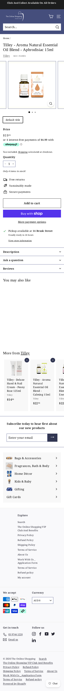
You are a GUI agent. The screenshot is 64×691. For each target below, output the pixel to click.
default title (13, 119)
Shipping (23, 151)
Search (21, 522)
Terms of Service (27, 549)
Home (6, 38)
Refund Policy (26, 540)
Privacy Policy (26, 535)
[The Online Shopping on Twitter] (53, 634)
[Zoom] (50, 103)
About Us (23, 554)
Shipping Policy (26, 544)
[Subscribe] (52, 438)
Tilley (6, 55)
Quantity (9, 157)
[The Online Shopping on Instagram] (34, 634)
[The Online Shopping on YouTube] (47, 634)
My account (24, 577)
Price (6, 129)
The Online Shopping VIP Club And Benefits (32, 528)
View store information (20, 240)
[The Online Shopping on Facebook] (40, 634)
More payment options (32, 222)
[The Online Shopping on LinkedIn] (34, 640)
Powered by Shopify (14, 683)
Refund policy (26, 572)
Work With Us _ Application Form (28, 561)
